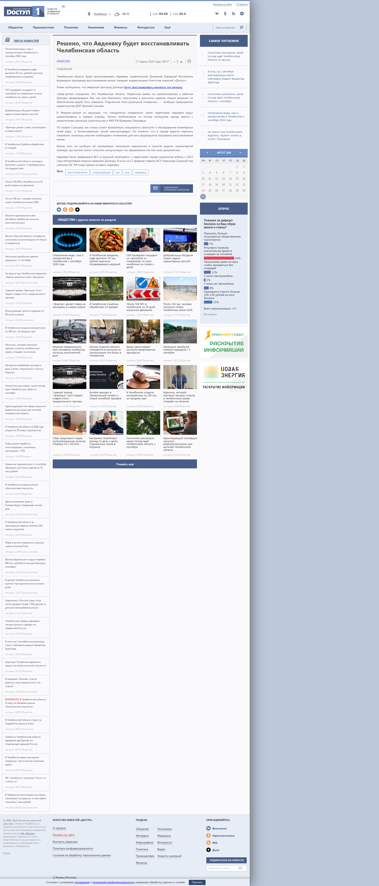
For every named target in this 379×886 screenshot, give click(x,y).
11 (209, 178)
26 (216, 190)
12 (216, 178)
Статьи (6, 853)
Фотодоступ (146, 27)
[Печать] (189, 62)
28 (230, 190)
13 (223, 178)
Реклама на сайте (222, 4)
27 (223, 190)
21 (230, 184)
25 (209, 190)
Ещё (168, 27)
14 (230, 178)
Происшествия (43, 27)
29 (237, 190)
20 (223, 184)
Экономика (96, 27)
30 (244, 190)
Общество (15, 27)
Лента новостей (26, 41)
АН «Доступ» (28, 833)
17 (203, 184)
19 (216, 184)
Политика (71, 27)
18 (209, 184)
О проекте (242, 4)
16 (244, 178)
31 (203, 196)
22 (237, 184)
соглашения (82, 882)
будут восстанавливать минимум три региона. (153, 87)
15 (237, 178)
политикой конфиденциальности (113, 882)
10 (203, 178)
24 (203, 190)
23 (244, 184)
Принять (197, 882)
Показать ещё (125, 464)
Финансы (120, 27)
